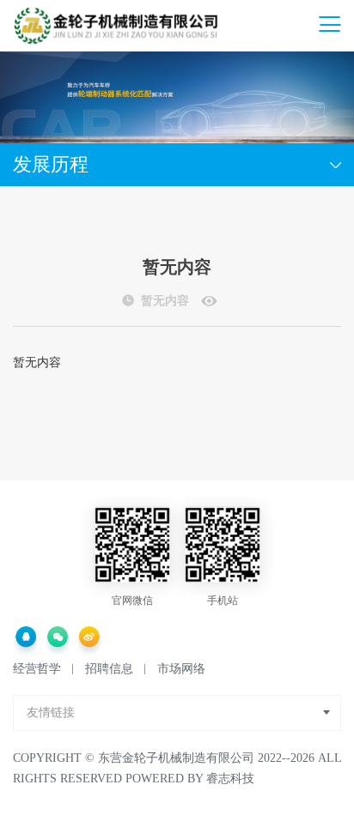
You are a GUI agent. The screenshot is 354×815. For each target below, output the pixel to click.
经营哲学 (37, 668)
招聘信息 (109, 668)
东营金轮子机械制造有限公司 (176, 758)
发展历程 (50, 164)
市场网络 (181, 668)
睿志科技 (230, 778)
